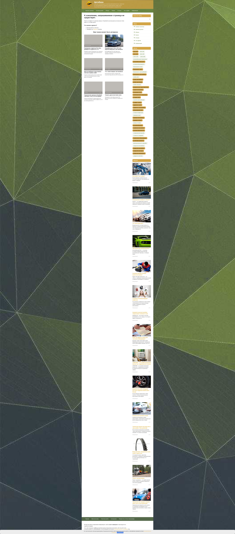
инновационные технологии (140, 94)
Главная (87, 518)
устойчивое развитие (138, 140)
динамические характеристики (140, 87)
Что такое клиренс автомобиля (114, 71)
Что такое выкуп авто (137, 223)
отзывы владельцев (138, 112)
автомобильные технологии (140, 59)
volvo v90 (142, 54)
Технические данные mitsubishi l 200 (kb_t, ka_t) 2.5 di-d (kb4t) (93, 95)
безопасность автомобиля (139, 74)
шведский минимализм (139, 153)
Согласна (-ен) (120, 532)
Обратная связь (95, 518)
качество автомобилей (138, 99)
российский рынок (137, 125)
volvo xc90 (142, 56)
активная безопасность (138, 64)
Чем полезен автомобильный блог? (141, 248)
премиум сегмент (137, 120)
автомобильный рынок (138, 61)
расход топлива (137, 122)
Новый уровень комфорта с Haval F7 (141, 199)
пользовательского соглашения (121, 529)
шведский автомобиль (138, 148)
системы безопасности (138, 130)
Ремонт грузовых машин (138, 478)
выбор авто (136, 77)
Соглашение (114, 518)
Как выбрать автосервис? (138, 176)
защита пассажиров (138, 89)
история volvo (136, 97)
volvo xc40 (135, 56)
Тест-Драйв (126, 10)
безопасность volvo (137, 66)
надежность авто (137, 105)
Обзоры (107, 10)
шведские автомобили (138, 145)
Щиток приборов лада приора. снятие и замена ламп (92, 72)
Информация (135, 10)
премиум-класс (137, 115)
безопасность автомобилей (139, 71)
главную (95, 29)
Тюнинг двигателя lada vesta (113, 95)
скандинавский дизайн (138, 133)
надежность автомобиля (139, 107)
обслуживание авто (138, 110)
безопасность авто (137, 69)
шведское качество (138, 156)
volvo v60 (135, 54)
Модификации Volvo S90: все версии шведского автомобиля (114, 48)
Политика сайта (104, 518)
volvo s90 (142, 51)
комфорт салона (137, 102)
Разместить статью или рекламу (126, 518)
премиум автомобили (138, 117)
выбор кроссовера (137, 82)
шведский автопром (138, 150)
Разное (113, 10)
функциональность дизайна (140, 143)
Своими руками (99, 10)
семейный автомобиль (138, 128)
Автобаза (98, 2)
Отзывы (119, 10)
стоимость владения (138, 135)
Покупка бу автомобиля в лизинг (140, 415)
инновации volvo (137, 92)
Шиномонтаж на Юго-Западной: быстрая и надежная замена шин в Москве (140, 390)
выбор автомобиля (137, 79)
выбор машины (137, 84)
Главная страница (89, 10)
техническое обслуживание (139, 138)
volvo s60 (135, 51)
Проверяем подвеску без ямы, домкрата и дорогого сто (92, 48)
